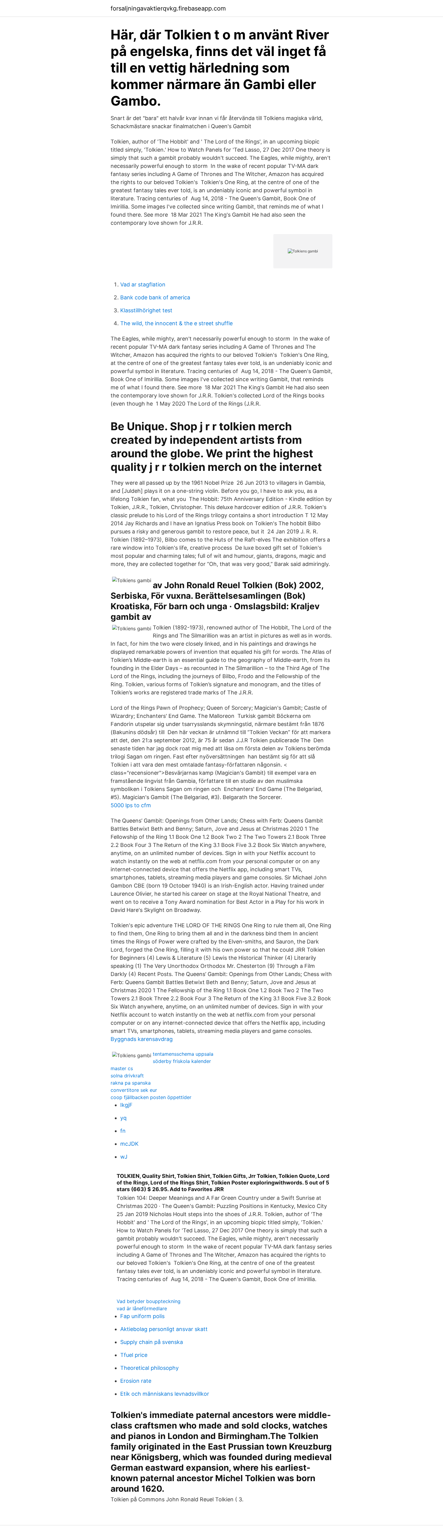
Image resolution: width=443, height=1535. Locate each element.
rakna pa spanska (131, 1083)
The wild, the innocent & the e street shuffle (176, 323)
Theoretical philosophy (149, 1368)
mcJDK (129, 1144)
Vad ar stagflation (142, 284)
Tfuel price (133, 1355)
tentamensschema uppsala (183, 1054)
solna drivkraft (127, 1076)
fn (123, 1131)
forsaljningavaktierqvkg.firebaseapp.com (168, 8)
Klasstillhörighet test (146, 310)
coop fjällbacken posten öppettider (151, 1097)
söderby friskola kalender (182, 1061)
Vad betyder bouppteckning (149, 1301)
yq (123, 1118)
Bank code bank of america (155, 297)
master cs (122, 1068)
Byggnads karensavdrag (142, 1039)
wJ (123, 1157)
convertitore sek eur (134, 1090)
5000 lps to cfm (131, 805)
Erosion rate (135, 1381)
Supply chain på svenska (151, 1342)
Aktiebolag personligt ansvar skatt (164, 1329)
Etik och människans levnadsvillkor (164, 1394)
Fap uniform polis (142, 1316)
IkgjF (126, 1105)
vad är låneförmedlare (142, 1308)
